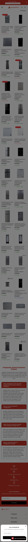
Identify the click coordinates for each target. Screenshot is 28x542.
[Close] (25, 526)
